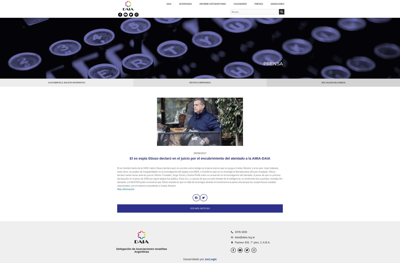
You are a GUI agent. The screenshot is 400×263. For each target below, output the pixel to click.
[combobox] (254, 12)
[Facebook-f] (120, 14)
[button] (196, 197)
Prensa (259, 4)
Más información (125, 189)
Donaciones (277, 4)
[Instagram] (136, 14)
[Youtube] (125, 14)
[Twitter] (131, 14)
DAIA (169, 4)
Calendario (240, 4)
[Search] (281, 12)
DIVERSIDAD (185, 4)
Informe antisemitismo (213, 4)
